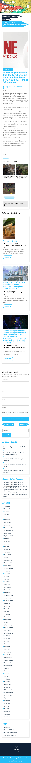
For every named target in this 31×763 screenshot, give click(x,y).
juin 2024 (6, 576)
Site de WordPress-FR (10, 735)
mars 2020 (7, 714)
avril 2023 (7, 614)
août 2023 (7, 603)
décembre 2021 (8, 657)
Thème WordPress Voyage (10, 758)
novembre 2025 (8, 530)
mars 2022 (7, 649)
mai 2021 (6, 676)
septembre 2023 (8, 600)
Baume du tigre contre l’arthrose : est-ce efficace (14, 465)
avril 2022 (7, 646)
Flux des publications (10, 730)
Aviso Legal (17, 749)
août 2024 (7, 571)
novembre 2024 (8, 563)
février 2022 (7, 652)
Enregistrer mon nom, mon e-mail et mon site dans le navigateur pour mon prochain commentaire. (15, 413)
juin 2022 (6, 641)
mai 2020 (6, 709)
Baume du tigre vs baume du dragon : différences (13, 459)
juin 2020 (6, 706)
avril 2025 (7, 549)
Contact (17, 752)
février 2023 (7, 619)
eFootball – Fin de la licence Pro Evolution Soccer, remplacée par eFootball (15, 494)
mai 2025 (6, 546)
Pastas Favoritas (18, 482)
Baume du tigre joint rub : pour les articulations (13, 471)
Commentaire (5, 379)
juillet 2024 (7, 573)
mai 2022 (6, 644)
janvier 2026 (7, 525)
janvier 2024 (7, 590)
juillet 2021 (7, 671)
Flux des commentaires (10, 732)
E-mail (4, 399)
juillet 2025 (7, 541)
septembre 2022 (8, 633)
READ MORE (9, 257)
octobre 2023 (8, 598)
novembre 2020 (8, 692)
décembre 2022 (8, 625)
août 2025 (7, 538)
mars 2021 (7, 682)
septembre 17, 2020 (12, 244)
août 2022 (7, 636)
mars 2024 (7, 584)
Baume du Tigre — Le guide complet (11, 6)
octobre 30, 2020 (11, 291)
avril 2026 (7, 517)
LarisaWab (7, 482)
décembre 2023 (8, 592)
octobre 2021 (8, 663)
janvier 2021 (7, 687)
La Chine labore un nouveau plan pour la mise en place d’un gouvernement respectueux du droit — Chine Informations (15, 488)
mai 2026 (6, 514)
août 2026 (7, 506)
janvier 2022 (7, 655)
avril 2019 (7, 717)
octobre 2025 (8, 533)
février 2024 (7, 587)
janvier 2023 (7, 622)
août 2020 (7, 700)
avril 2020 (7, 711)
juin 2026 (6, 511)
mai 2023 (6, 611)
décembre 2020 (8, 690)
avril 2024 (7, 582)
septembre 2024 (8, 568)
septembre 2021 (8, 665)
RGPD (16, 747)
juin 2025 (6, 544)
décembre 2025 (8, 528)
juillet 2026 (7, 509)
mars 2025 (7, 552)
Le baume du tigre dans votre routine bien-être (15, 447)
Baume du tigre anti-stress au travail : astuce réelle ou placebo (13, 453)
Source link (6, 158)
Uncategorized (6, 19)
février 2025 (7, 555)
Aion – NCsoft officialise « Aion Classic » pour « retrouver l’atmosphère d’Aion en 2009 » (14, 285)
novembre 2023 (8, 595)
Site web (4, 407)
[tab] (28, 6)
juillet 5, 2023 (9, 86)
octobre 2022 (8, 630)
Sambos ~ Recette (10, 241)
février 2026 (7, 522)
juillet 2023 (7, 606)
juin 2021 (6, 673)
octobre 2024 (8, 565)
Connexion (7, 727)
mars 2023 (7, 617)
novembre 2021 (8, 660)
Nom (3, 391)
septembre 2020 (8, 698)
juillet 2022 (7, 638)
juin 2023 (6, 609)
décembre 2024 (8, 560)
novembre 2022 (8, 627)
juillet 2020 (7, 703)
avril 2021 (7, 679)
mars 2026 (7, 519)
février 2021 (7, 684)
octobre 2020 (8, 695)
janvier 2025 (7, 557)
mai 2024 (6, 579)
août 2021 (7, 668)
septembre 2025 (8, 536)
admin (6, 88)
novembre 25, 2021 (12, 345)
